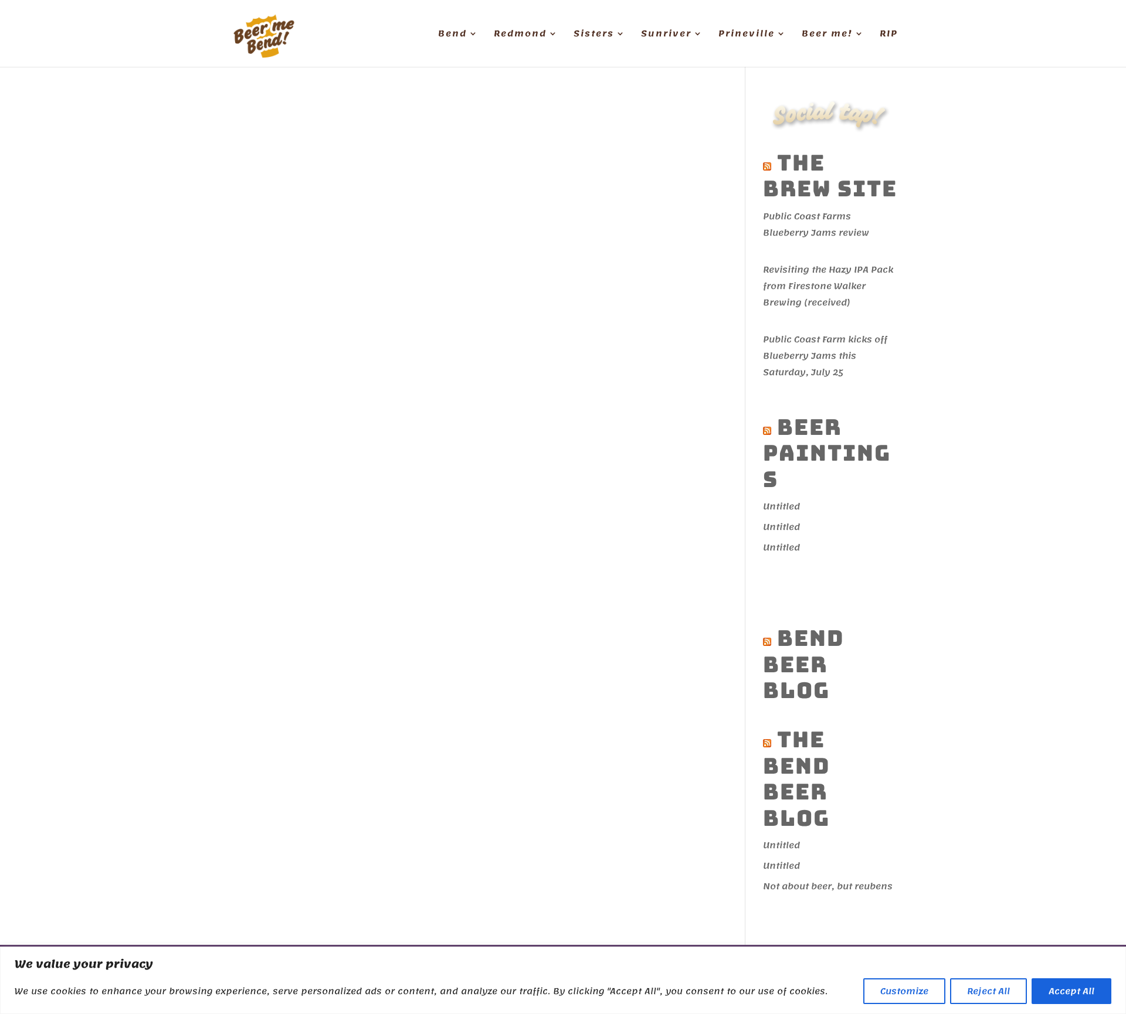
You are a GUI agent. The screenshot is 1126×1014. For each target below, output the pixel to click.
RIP (889, 35)
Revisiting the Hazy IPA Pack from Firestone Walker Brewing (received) (828, 286)
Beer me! (827, 35)
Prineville (746, 35)
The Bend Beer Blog (796, 778)
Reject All (988, 991)
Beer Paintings (827, 453)
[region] (563, 980)
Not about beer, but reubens (828, 886)
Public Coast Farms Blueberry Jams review (816, 224)
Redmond (520, 35)
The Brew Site (830, 175)
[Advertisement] (857, 588)
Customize (904, 991)
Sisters (594, 35)
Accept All (1071, 991)
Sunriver (666, 35)
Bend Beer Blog (803, 664)
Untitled (781, 506)
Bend (452, 35)
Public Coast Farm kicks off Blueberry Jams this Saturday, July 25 (825, 355)
